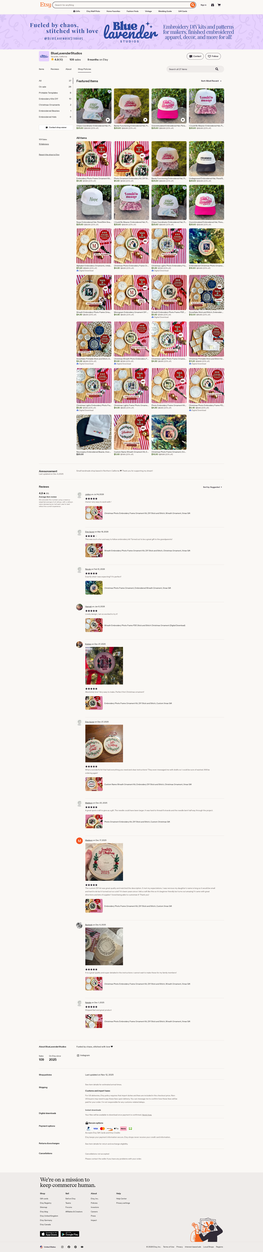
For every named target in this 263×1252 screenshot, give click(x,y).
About (68, 69)
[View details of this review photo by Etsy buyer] (104, 743)
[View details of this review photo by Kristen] (104, 666)
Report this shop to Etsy (49, 155)
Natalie (88, 1002)
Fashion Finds (132, 11)
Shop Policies (84, 69)
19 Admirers (44, 144)
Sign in (203, 5)
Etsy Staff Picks (93, 11)
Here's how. (147, 1115)
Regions (219, 1247)
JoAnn (88, 494)
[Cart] (219, 5)
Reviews (55, 69)
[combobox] (120, 5)
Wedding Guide (165, 11)
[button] (195, 56)
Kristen (88, 644)
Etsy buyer (89, 532)
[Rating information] (52, 59)
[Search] (192, 5)
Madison (89, 803)
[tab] (56, 81)
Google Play (70, 1234)
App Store (49, 1234)
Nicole (88, 569)
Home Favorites (113, 11)
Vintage (148, 11)
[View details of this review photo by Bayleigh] (104, 946)
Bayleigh (88, 925)
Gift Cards (182, 11)
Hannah (88, 606)
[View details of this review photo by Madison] (104, 862)
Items (41, 69)
